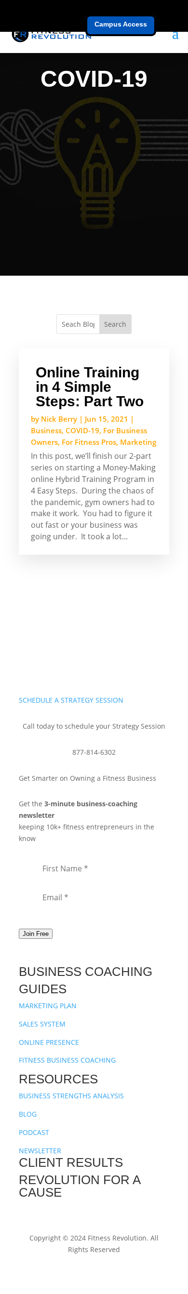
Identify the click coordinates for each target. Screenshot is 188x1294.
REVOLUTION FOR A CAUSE (79, 1186)
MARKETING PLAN (48, 1005)
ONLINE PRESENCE (49, 1042)
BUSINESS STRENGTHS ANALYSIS (71, 1095)
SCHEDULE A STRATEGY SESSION (71, 700)
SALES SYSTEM (42, 1023)
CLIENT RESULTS (71, 1162)
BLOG (28, 1114)
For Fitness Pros (89, 442)
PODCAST (34, 1132)
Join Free (36, 933)
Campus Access (120, 24)
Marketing (138, 442)
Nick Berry (59, 419)
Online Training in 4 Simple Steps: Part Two (90, 386)
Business (46, 430)
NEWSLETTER (40, 1150)
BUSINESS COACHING (85, 971)
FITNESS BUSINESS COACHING (67, 1060)
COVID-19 (82, 430)
